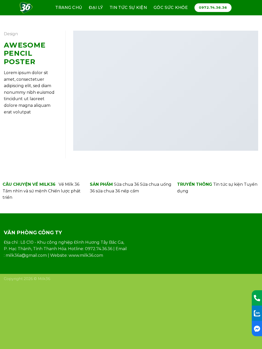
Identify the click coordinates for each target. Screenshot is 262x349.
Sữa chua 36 (126, 184)
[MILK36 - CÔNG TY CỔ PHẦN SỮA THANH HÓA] (28, 7)
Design (11, 33)
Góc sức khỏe (171, 7)
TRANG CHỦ (68, 7)
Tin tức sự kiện (128, 7)
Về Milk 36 (69, 184)
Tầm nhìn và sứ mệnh (25, 191)
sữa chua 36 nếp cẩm (117, 191)
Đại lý (96, 7)
